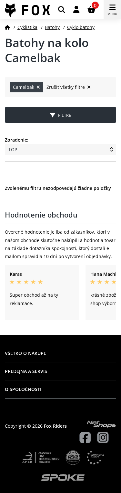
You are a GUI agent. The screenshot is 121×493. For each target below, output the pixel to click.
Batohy (52, 27)
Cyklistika (27, 27)
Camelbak (24, 87)
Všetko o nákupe (25, 353)
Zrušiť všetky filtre (66, 87)
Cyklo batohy (81, 27)
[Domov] (7, 27)
